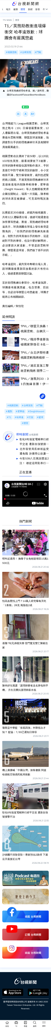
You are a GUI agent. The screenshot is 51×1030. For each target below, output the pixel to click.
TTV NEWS (7, 20)
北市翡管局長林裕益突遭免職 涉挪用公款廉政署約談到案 (34, 451)
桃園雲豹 (12, 52)
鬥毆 (39, 52)
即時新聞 (22, 434)
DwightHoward (37, 411)
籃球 (41, 417)
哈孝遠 (20, 417)
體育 (17, 20)
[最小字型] (18, 114)
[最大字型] (32, 114)
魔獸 (10, 411)
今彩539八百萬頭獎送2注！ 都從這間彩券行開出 (34, 461)
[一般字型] (25, 114)
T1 (10, 417)
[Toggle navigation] (44, 1022)
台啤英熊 (26, 52)
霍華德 (21, 411)
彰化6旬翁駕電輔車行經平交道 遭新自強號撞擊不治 (34, 442)
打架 (31, 417)
